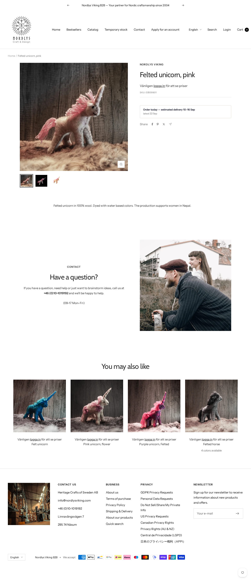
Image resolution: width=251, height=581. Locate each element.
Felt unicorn (40, 444)
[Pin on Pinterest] (158, 124)
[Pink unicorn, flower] (97, 406)
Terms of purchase (118, 499)
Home (56, 29)
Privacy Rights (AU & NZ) (157, 529)
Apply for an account (165, 29)
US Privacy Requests (154, 516)
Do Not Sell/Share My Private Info (160, 507)
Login (227, 29)
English (193, 29)
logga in (159, 86)
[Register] (237, 513)
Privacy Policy (115, 505)
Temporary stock (116, 29)
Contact (139, 29)
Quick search (115, 524)
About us (112, 492)
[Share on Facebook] (152, 124)
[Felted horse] (211, 406)
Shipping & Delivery (119, 511)
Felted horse (211, 444)
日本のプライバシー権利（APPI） (163, 541)
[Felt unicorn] (39, 406)
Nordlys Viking (152, 64)
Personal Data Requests (157, 499)
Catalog (92, 29)
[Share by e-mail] (170, 124)
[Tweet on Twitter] (164, 124)
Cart (242, 29)
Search (212, 29)
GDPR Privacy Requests (157, 492)
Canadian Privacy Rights (157, 522)
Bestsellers (73, 29)
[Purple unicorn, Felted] (154, 406)
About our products (119, 517)
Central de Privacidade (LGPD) (161, 535)
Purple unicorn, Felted (154, 444)
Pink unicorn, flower (96, 444)
